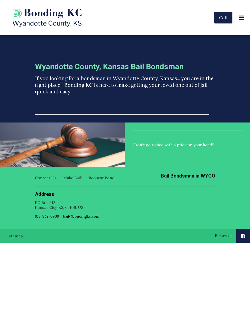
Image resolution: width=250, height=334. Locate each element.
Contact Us (45, 177)
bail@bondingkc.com (81, 216)
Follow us (223, 235)
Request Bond (102, 177)
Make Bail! (72, 177)
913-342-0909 (47, 216)
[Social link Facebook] (243, 236)
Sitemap (15, 236)
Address (44, 194)
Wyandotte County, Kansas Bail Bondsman (109, 66)
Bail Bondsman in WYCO (188, 176)
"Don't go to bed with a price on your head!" (173, 144)
